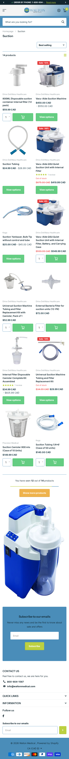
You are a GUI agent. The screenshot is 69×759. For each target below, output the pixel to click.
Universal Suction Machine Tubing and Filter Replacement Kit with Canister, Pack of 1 (17, 310)
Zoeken (62, 22)
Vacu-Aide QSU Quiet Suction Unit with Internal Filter (50, 167)
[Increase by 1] (10, 114)
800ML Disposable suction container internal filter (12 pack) (17, 102)
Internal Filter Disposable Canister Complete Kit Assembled (16, 378)
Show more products (34, 493)
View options (46, 117)
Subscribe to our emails (16, 723)
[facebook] (3, 716)
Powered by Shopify (48, 743)
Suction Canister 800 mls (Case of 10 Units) (16, 449)
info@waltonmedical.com (21, 686)
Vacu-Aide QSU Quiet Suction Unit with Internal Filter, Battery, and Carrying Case (51, 241)
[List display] (65, 55)
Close (34, 695)
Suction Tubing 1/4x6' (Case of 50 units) (48, 446)
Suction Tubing (11, 164)
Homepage (8, 31)
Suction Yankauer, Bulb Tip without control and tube (17, 238)
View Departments (4, 10)
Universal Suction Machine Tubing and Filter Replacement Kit (50, 378)
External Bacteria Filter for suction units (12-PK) (50, 307)
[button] (3, 2)
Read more (51, 2)
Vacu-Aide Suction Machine (51, 98)
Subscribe (34, 646)
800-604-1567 (15, 681)
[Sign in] (58, 10)
